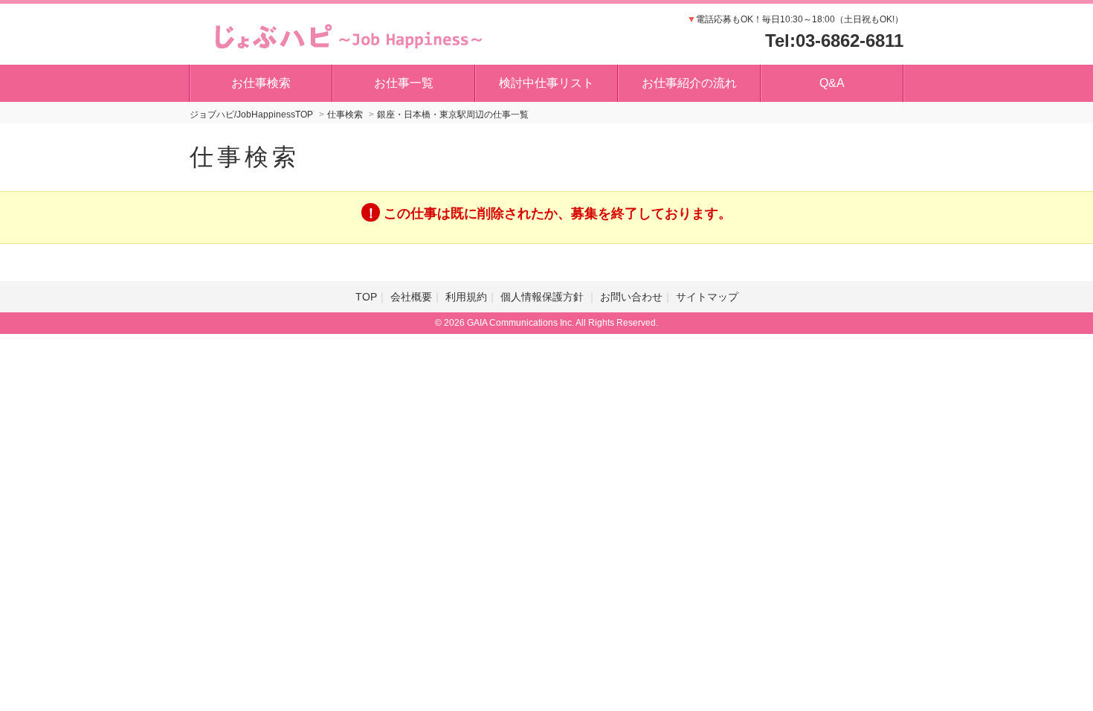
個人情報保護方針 (543, 297)
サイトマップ (707, 297)
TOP (366, 297)
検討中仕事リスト (546, 83)
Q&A (832, 83)
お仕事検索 (261, 83)
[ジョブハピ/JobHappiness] (345, 33)
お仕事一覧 (403, 83)
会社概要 (411, 297)
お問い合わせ (631, 297)
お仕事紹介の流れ (689, 83)
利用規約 (466, 297)
